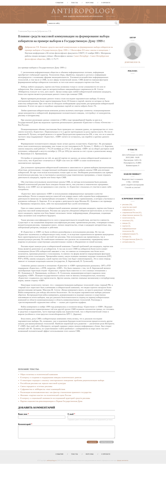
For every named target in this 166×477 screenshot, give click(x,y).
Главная (21, 31)
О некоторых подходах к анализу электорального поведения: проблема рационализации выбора (62, 380)
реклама (125, 204)
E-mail (71, 414)
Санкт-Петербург (81, 56)
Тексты (73, 2)
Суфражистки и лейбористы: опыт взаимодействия (42, 389)
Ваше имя (23, 414)
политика (126, 220)
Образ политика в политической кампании (39, 374)
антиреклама (127, 242)
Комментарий (25, 424)
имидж (125, 223)
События (59, 2)
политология (127, 218)
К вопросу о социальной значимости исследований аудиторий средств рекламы (55, 398)
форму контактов (122, 460)
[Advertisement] (66, 350)
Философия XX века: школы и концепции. (90, 50)
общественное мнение (130, 215)
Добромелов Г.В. (44, 31)
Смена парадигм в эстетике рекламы (36, 386)
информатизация (128, 234)
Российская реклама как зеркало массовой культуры (43, 383)
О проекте (105, 2)
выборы (125, 237)
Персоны (89, 2)
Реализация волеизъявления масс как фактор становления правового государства (55, 392)
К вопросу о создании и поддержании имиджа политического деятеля (50, 377)
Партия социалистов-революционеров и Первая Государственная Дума (51, 401)
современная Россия (130, 212)
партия (125, 226)
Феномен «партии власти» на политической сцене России (45, 395)
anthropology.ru (52, 460)
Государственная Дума (131, 239)
